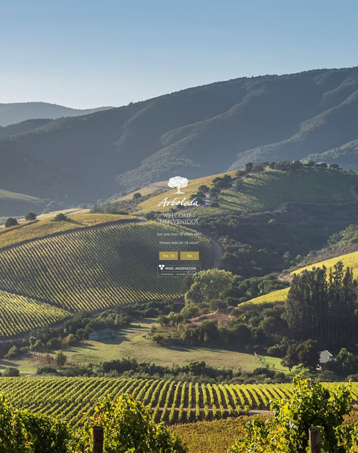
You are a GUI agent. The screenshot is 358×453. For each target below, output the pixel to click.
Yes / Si (169, 255)
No (189, 255)
